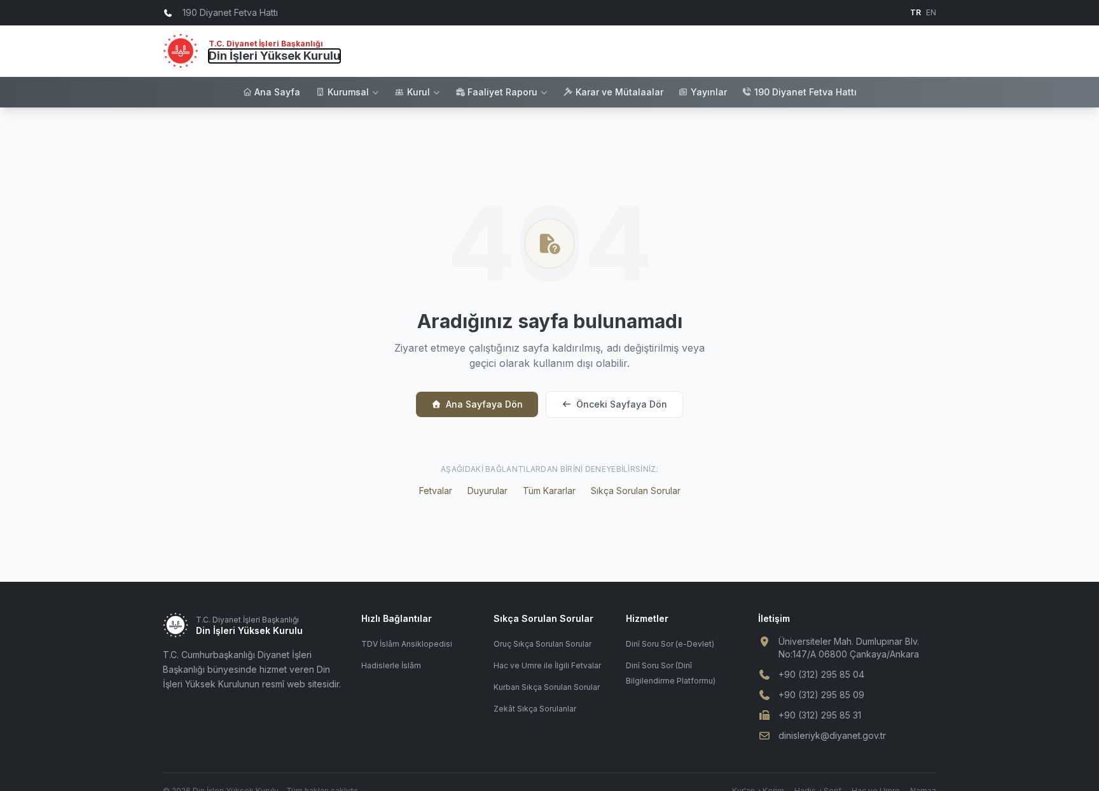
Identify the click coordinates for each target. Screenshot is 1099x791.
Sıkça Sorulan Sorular (636, 490)
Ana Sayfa (277, 91)
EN (931, 12)
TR (915, 12)
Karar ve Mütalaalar (619, 91)
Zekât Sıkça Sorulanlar (535, 708)
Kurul (418, 91)
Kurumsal (348, 91)
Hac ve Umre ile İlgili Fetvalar (547, 665)
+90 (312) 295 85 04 (821, 674)
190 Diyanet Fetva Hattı (805, 91)
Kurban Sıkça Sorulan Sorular (547, 687)
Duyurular (487, 490)
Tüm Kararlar (549, 490)
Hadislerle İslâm (391, 665)
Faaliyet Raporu (502, 91)
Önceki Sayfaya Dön (621, 404)
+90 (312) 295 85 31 (819, 715)
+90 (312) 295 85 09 (821, 694)
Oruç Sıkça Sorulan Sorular (542, 644)
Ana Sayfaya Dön (484, 404)
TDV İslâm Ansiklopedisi (406, 644)
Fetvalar (435, 490)
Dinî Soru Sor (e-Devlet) (670, 644)
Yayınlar (709, 91)
